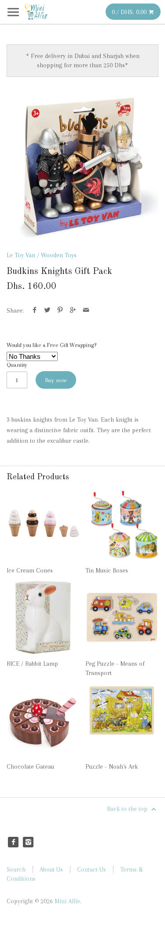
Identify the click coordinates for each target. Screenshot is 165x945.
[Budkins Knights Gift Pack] (82, 166)
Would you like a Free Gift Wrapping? (51, 345)
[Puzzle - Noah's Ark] (121, 720)
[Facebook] (13, 842)
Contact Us (91, 869)
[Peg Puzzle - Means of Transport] (121, 617)
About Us (51, 869)
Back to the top (128, 808)
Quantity (17, 364)
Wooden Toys (59, 255)
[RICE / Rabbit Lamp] (43, 617)
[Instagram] (28, 842)
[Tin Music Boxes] (121, 524)
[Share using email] (86, 310)
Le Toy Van (21, 255)
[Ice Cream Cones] (43, 524)
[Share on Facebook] (34, 310)
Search (16, 869)
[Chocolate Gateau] (43, 720)
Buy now (55, 380)
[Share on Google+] (73, 310)
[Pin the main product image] (60, 310)
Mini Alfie (67, 901)
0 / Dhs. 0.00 (130, 11)
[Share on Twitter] (47, 310)
